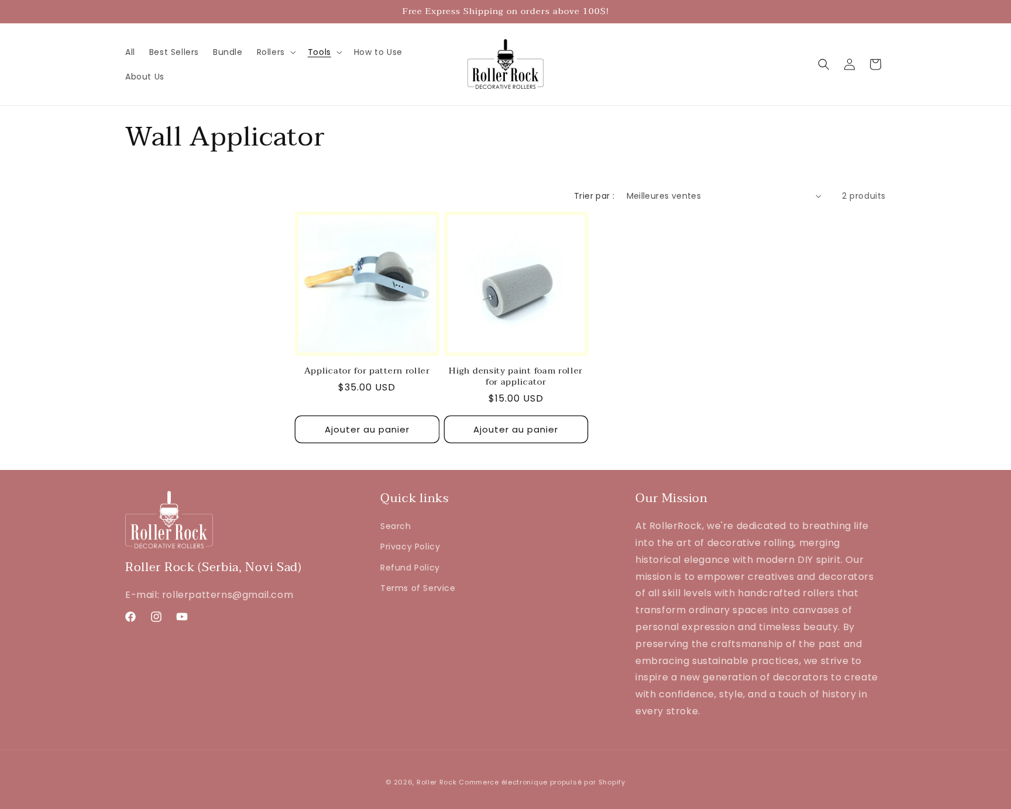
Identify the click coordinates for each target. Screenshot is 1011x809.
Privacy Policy (410, 546)
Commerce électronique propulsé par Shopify (542, 782)
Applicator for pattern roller (367, 370)
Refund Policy (410, 567)
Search (395, 526)
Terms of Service (418, 588)
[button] (275, 52)
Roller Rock (437, 782)
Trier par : (594, 196)
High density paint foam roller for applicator (516, 376)
